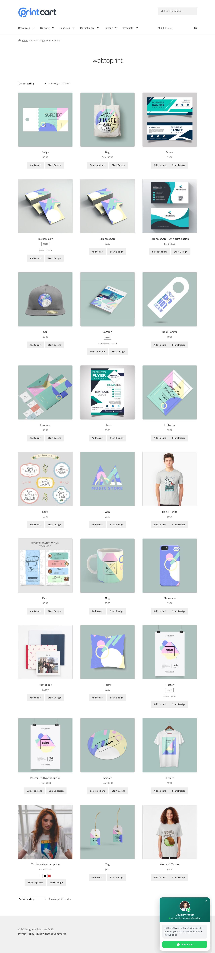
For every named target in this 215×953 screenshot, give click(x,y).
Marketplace (87, 28)
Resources (24, 28)
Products (128, 28)
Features (65, 28)
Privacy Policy (26, 933)
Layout (109, 28)
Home (25, 40)
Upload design (56, 790)
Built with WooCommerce (51, 933)
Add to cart (35, 165)
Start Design (54, 165)
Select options (97, 165)
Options (45, 28)
